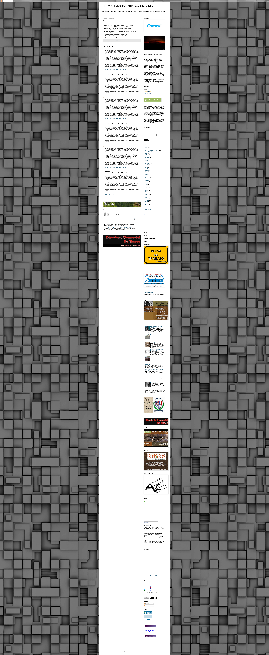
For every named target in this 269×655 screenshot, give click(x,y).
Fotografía (147, 180)
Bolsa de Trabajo (148, 151)
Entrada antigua (137, 196)
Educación (147, 173)
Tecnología (147, 200)
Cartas (146, 158)
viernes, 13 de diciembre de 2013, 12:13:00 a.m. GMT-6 (115, 142)
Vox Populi (147, 204)
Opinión (146, 190)
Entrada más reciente (107, 196)
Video (146, 203)
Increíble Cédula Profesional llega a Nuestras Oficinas (120, 211)
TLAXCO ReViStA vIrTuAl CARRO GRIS (127, 5)
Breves (109, 41)
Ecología (146, 168)
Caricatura (147, 157)
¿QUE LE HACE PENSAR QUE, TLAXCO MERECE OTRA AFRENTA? (117, 227)
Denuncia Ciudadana (154, 356)
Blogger (145, 651)
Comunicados (147, 163)
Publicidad (147, 194)
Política (146, 193)
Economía (147, 170)
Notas (146, 188)
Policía (146, 191)
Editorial (146, 171)
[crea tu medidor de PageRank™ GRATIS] (144, 214)
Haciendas (147, 181)
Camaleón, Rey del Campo (155, 342)
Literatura (146, 187)
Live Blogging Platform (154, 575)
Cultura (146, 166)
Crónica (146, 164)
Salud (146, 197)
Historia (146, 183)
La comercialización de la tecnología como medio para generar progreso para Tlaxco (120, 218)
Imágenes (146, 186)
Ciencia (146, 160)
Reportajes (147, 195)
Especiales (147, 177)
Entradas (147, 603)
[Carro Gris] (151, 521)
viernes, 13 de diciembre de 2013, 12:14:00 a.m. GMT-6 (115, 191)
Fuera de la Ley (148, 364)
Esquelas (146, 178)
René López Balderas (154, 382)
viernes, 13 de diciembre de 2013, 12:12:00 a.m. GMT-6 (115, 118)
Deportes (146, 167)
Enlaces (146, 176)
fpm (135, 651)
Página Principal (123, 196)
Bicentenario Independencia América (152, 150)
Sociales (146, 198)
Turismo (146, 201)
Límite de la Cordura (148, 292)
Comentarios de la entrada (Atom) (115, 198)
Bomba (146, 153)
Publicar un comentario (109, 194)
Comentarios (147, 161)
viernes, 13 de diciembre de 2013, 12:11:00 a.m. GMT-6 (115, 93)
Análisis (146, 146)
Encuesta (146, 174)
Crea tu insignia (146, 522)
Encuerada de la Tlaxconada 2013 (151, 389)
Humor (146, 184)
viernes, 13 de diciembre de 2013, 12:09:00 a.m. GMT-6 (115, 69)
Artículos (146, 148)
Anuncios (146, 147)
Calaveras (147, 156)
